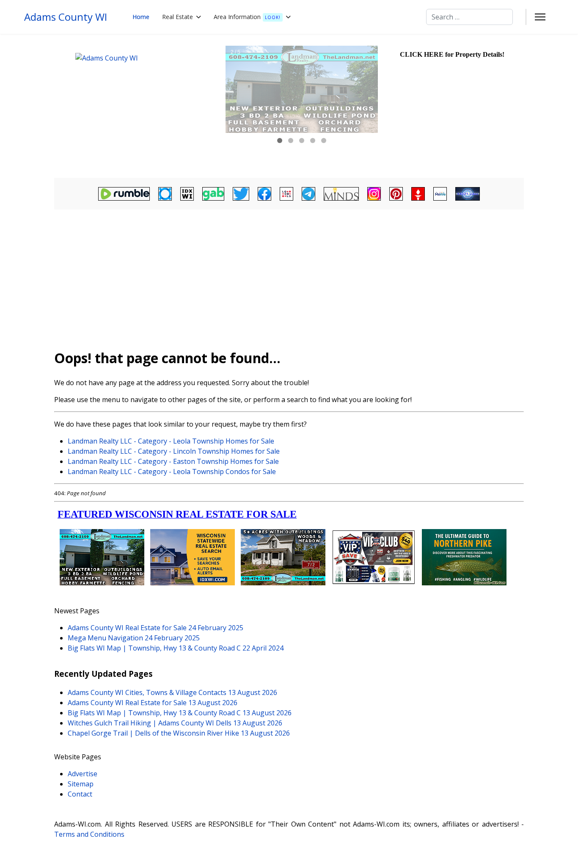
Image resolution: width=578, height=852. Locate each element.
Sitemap (81, 784)
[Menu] (540, 17)
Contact (80, 794)
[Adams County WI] (139, 106)
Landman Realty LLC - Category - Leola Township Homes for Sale (171, 441)
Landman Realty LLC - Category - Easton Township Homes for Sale (173, 461)
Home (140, 17)
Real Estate (177, 17)
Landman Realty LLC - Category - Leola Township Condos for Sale (172, 471)
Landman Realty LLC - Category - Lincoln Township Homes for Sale (174, 451)
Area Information (247, 17)
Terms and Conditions (89, 834)
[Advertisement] (289, 275)
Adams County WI (65, 17)
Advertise (82, 773)
